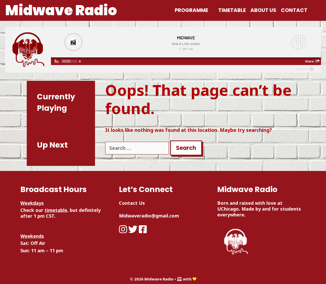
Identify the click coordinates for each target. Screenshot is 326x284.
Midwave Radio (61, 10)
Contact (294, 10)
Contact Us (132, 203)
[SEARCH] (315, 10)
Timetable (232, 10)
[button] (212, 10)
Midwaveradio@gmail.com (149, 216)
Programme (191, 10)
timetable (56, 210)
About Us (263, 10)
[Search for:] (137, 148)
